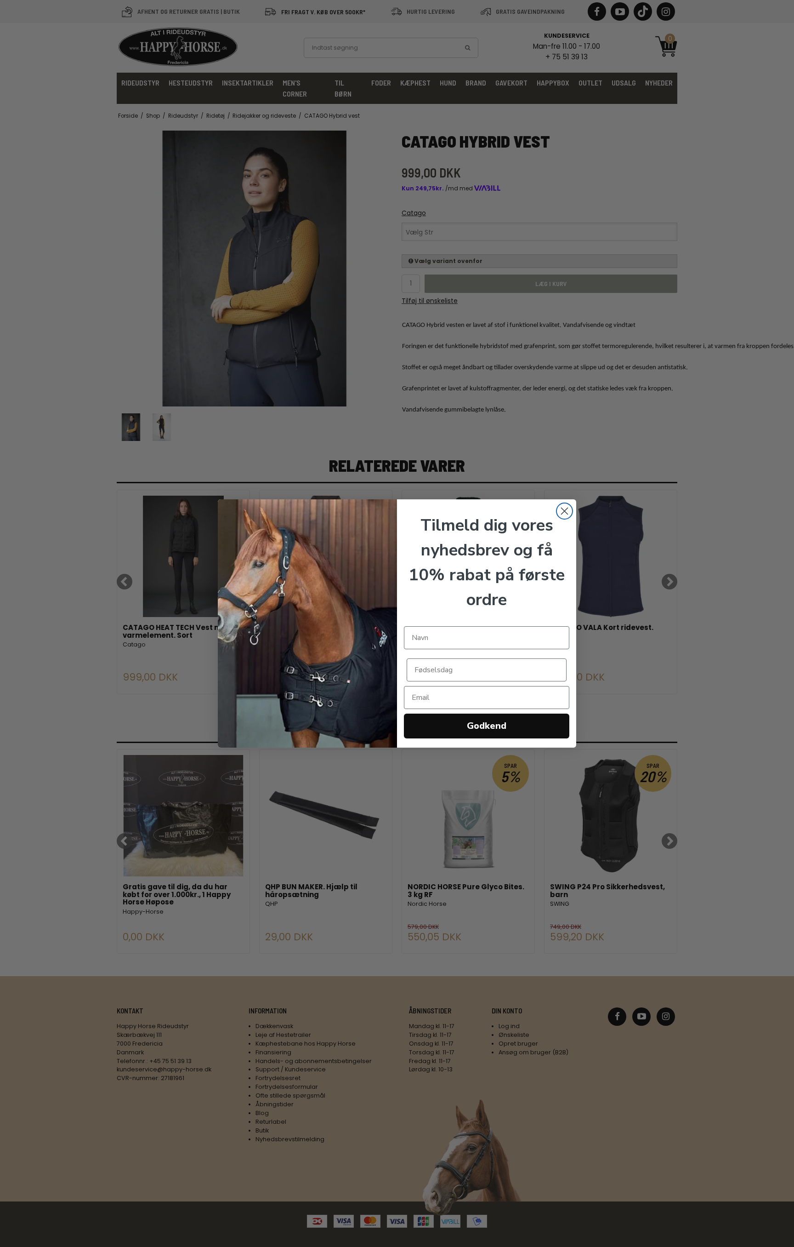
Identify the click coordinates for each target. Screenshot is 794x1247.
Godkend (486, 726)
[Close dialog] (564, 511)
